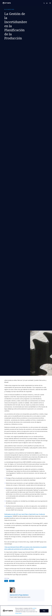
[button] (45, 3)
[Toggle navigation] (50, 3)
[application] (26, 611)
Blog (6, 581)
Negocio (12, 581)
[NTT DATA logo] (5, 3)
